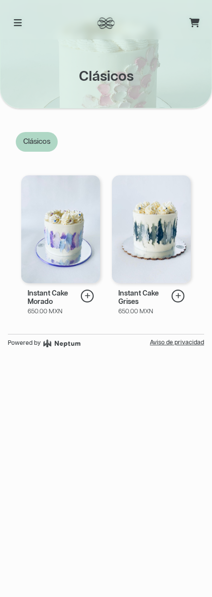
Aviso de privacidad (177, 342)
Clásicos (36, 141)
